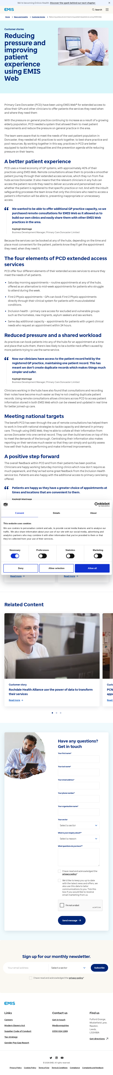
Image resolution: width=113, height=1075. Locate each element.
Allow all (92, 568)
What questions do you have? (70, 846)
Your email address (66, 780)
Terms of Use (44, 1067)
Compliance (75, 1067)
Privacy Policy (16, 1067)
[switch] (42, 556)
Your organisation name (68, 806)
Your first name (64, 753)
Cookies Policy (30, 1067)
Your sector (63, 819)
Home (7, 17)
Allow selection (57, 568)
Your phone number (66, 793)
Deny (20, 568)
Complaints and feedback (92, 1067)
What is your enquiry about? (70, 833)
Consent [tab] (19, 513)
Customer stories (38, 17)
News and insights (21, 17)
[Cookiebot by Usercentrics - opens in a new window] (97, 504)
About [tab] (93, 513)
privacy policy (69, 874)
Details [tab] (56, 513)
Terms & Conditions (60, 1067)
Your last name (64, 766)
